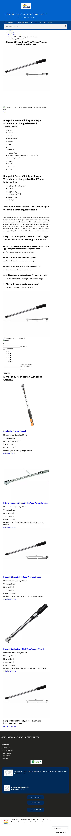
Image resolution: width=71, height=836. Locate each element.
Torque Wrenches (14, 35)
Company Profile (22, 22)
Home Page (9, 22)
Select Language (59, 832)
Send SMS (37, 802)
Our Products (36, 22)
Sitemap (5, 758)
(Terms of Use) (46, 820)
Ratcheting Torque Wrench (14, 431)
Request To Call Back (10, 726)
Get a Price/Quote (9, 453)
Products (11, 33)
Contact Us (48, 22)
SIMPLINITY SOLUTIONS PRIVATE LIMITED (26, 15)
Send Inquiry (37, 797)
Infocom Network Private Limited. (34, 822)
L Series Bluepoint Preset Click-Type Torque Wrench (25, 503)
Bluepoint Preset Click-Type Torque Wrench (22, 577)
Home (10, 31)
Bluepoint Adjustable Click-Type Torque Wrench (23, 649)
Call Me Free (37, 809)
